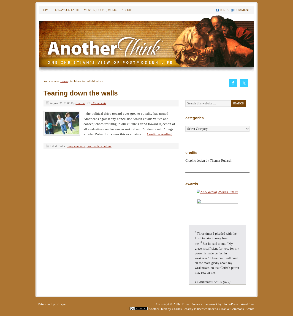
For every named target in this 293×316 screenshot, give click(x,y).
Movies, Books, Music (100, 10)
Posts (224, 10)
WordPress (247, 304)
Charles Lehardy (182, 309)
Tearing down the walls (80, 93)
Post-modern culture (99, 146)
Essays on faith (67, 10)
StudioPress (230, 304)
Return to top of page (51, 304)
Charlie (80, 103)
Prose (185, 304)
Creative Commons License (236, 309)
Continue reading (159, 134)
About (125, 10)
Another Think (107, 43)
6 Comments (98, 103)
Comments (242, 10)
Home (46, 10)
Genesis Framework (204, 304)
